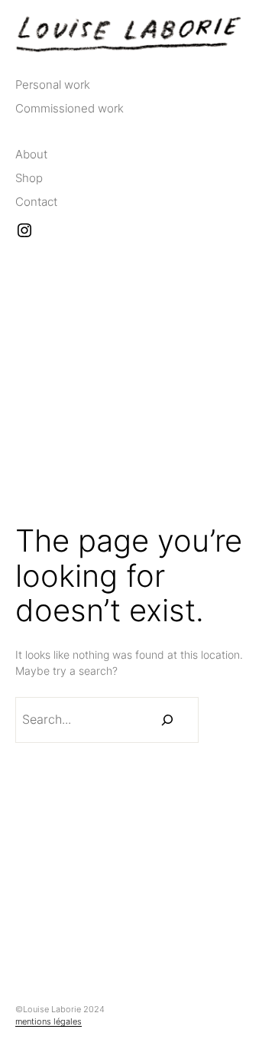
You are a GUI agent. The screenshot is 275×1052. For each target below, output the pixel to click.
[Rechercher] (168, 720)
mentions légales (48, 1021)
